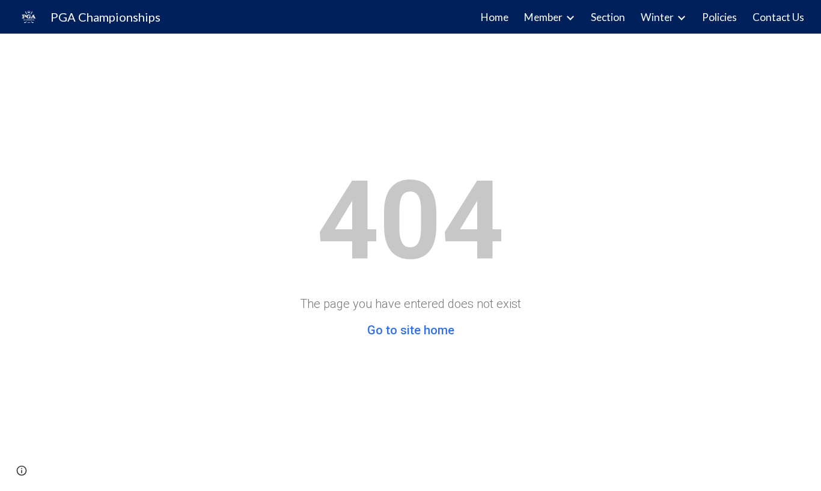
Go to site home (410, 330)
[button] (21, 470)
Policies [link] (719, 17)
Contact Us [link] (778, 17)
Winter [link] (657, 17)
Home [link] (494, 17)
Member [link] (543, 17)
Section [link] (608, 17)
